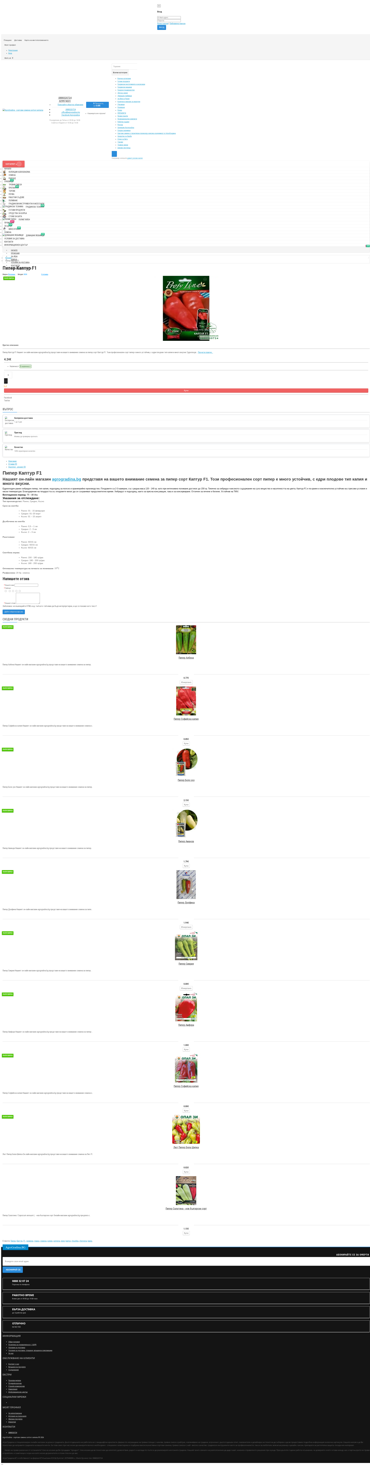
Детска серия (123, 93)
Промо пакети (123, 116)
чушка (36, 1241)
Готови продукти (124, 81)
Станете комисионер (16, 1386)
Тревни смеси (123, 145)
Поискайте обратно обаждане (70, 104)
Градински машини (125, 87)
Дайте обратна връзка (13, 612)
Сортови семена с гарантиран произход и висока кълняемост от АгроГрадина (147, 133)
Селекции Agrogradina (126, 128)
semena (56, 1241)
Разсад (120, 125)
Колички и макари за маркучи (129, 102)
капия (49, 1241)
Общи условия (14, 1342)
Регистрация (162, 23)
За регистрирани (15, 1413)
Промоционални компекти (127, 119)
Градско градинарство (126, 90)
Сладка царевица (124, 130)
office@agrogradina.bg (71, 112)
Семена (12, 175)
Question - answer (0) (17, 467)
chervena (83, 1241)
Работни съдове (123, 122)
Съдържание (13, 1370)
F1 (24, 1241)
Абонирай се (13, 1270)
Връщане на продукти (17, 1367)
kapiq (90, 1241)
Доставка (18, 40)
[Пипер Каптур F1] (186, 308)
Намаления (12, 1389)
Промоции (9, 222)
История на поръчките (17, 1416)
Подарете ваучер (15, 1383)
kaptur (68, 1241)
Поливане (121, 107)
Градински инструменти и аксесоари (131, 84)
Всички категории (124, 79)
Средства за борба (125, 136)
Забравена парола (177, 23)
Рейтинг (8, 588)
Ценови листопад (124, 148)
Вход (10, 53)
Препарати (14, 187)
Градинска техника (35, 206)
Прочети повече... (205, 352)
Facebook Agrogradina (70, 115)
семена (43, 1241)
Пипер (13, 1241)
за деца (8, 225)
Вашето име (9, 585)
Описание (12, 461)
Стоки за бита (123, 139)
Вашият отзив (10, 603)
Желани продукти (15, 1419)
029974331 (65, 100)
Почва (120, 110)
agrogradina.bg (66, 479)
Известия (12, 1422)
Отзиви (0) (12, 464)
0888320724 (65, 97)
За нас (10, 1353)
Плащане (8, 40)
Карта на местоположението (36, 40)
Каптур (20, 1241)
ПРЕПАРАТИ (122, 113)
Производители (14, 1380)
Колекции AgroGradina (19, 172)
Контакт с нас (13, 1364)
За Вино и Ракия (124, 99)
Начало (7, 169)
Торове (120, 142)
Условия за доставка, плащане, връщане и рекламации (30, 1350)
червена (29, 1241)
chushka (75, 1241)
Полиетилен (24, 219)
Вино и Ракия (15, 228)
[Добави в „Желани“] (5, 386)
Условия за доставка (14, 238)
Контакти (8, 242)
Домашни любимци (125, 96)
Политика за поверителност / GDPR (22, 1345)
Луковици (121, 104)
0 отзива (44, 274)
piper (63, 1241)
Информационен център (16, 245)
